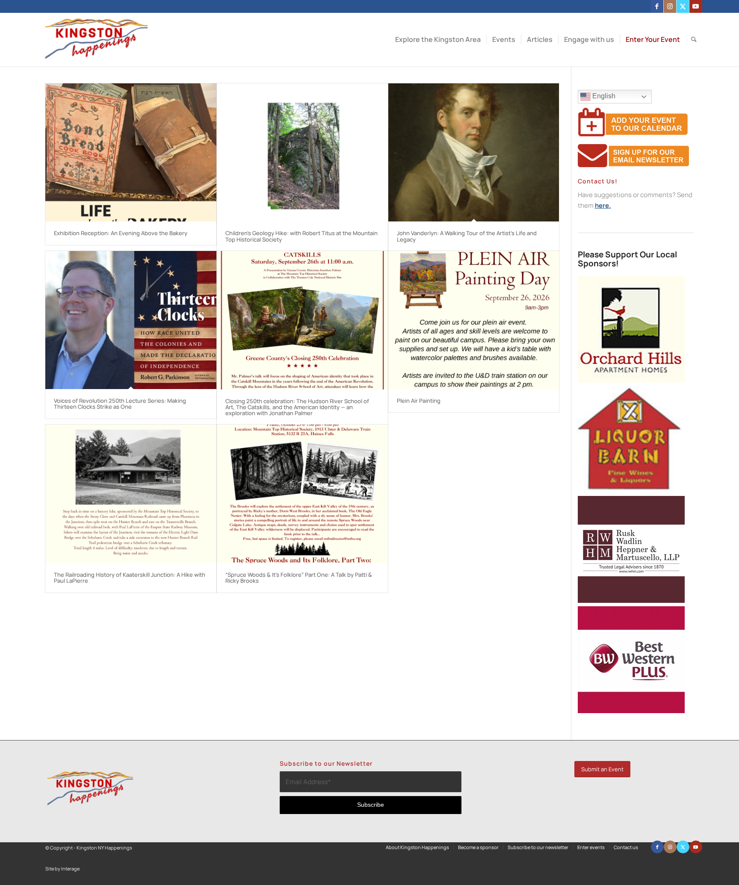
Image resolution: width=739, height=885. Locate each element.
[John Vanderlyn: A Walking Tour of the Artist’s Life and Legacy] (473, 152)
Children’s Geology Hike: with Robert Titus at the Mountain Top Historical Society (301, 236)
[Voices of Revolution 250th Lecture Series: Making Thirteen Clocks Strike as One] (130, 320)
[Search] (694, 39)
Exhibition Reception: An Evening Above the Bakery (120, 233)
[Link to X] (683, 6)
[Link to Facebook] (657, 6)
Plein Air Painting (418, 400)
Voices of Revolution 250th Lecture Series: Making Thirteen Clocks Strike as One (120, 403)
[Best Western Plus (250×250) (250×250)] (631, 710)
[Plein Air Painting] (473, 320)
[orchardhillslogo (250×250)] (631, 380)
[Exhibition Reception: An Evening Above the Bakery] (130, 152)
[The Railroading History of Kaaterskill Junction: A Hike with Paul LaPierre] (130, 494)
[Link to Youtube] (695, 6)
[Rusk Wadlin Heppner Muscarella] (631, 600)
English (603, 96)
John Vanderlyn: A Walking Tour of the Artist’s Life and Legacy (467, 236)
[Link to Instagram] (670, 6)
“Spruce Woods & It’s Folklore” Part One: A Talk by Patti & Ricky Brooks (298, 577)
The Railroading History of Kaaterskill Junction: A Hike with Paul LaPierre (129, 577)
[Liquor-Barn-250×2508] (631, 490)
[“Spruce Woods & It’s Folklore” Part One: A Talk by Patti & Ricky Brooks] (302, 494)
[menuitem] (438, 39)
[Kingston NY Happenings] (96, 39)
